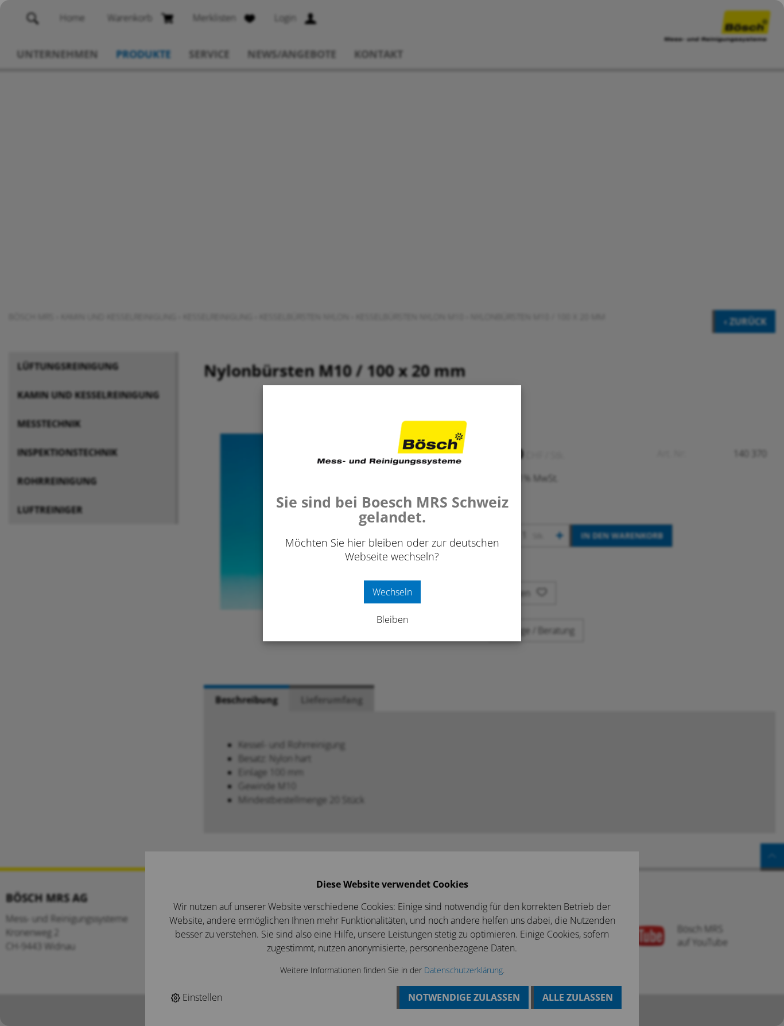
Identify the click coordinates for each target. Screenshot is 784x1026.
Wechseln (392, 592)
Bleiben (392, 619)
